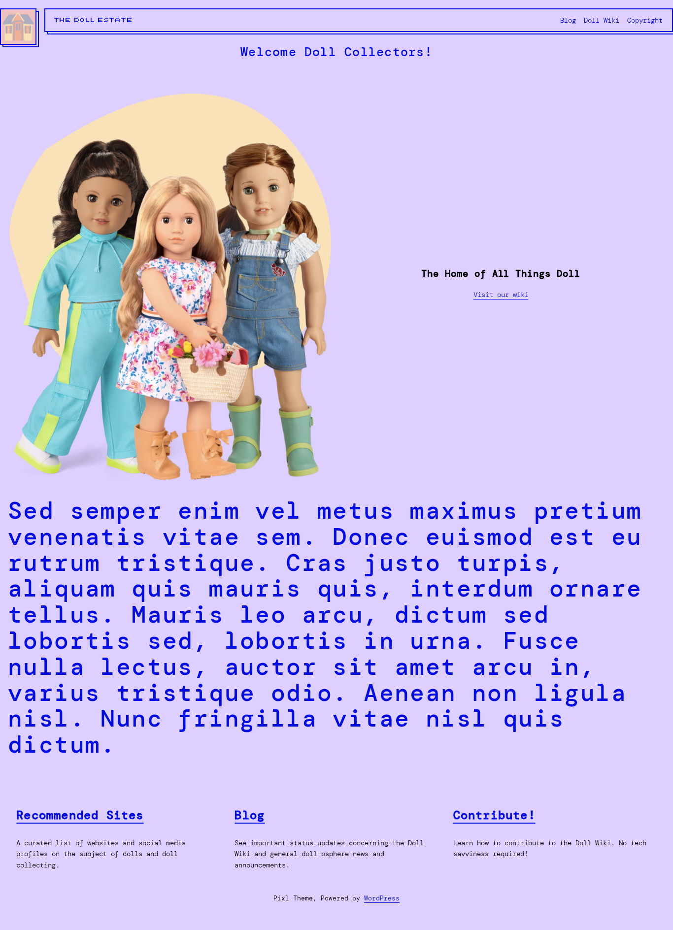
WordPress (382, 898)
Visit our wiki (501, 294)
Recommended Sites (79, 815)
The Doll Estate (93, 20)
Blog (250, 815)
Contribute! (494, 815)
